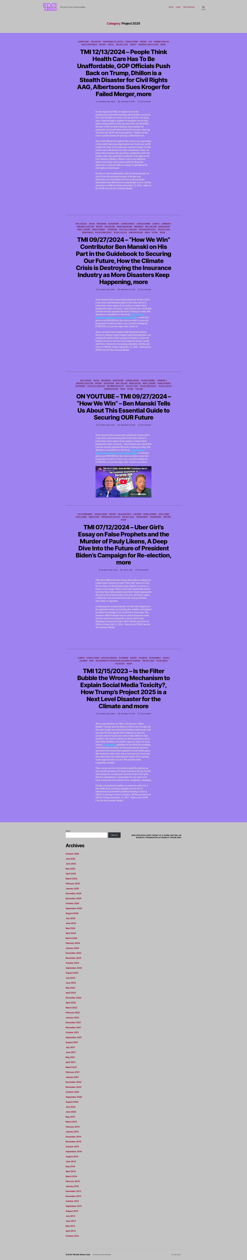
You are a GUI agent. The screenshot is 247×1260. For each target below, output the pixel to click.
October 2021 (72, 1032)
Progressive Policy (147, 229)
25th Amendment (85, 514)
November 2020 (73, 1087)
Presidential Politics (110, 517)
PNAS (91, 661)
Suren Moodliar (136, 232)
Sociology (120, 663)
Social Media (162, 661)
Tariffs (133, 44)
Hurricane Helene (124, 226)
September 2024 (74, 908)
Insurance (138, 226)
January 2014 (72, 1186)
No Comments (146, 102)
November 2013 (73, 1196)
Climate (155, 224)
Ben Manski (101, 224)
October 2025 (72, 854)
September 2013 (74, 1206)
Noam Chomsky (98, 229)
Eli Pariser (123, 658)
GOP (150, 41)
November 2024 (73, 898)
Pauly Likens (81, 517)
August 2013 (72, 1211)
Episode (143, 41)
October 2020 (72, 1092)
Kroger (102, 44)
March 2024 (71, 938)
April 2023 (71, 993)
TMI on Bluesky (189, 7)
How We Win (110, 226)
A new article (109, 745)
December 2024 (73, 893)
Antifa (92, 224)
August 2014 (72, 1156)
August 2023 (72, 973)
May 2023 (70, 988)
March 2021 (71, 1067)
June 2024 (71, 923)
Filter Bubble (155, 658)
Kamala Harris (149, 514)
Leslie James (163, 514)
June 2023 (71, 983)
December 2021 (73, 1022)
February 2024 (73, 943)
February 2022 (73, 1012)
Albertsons (83, 41)
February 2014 (73, 1181)
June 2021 (71, 1052)
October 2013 (72, 1201)
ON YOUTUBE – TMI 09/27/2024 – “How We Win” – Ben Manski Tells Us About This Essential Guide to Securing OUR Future (123, 407)
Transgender (142, 517)
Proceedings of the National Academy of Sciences (118, 661)
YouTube (139, 389)
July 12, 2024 (128, 570)
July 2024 (70, 918)
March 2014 (71, 1176)
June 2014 (71, 1161)
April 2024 (71, 933)
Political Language (128, 229)
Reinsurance (87, 232)
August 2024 (72, 913)
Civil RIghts (96, 41)
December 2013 (73, 1191)
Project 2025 (122, 44)
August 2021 (72, 1042)
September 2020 (74, 1097)
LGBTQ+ (110, 44)
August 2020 (72, 1102)
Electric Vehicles (109, 658)
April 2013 (71, 1231)
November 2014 (73, 1141)
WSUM (163, 44)
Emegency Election (85, 226)
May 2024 (70, 928)
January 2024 (72, 948)
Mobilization (164, 226)
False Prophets (124, 514)
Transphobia (155, 517)
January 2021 (72, 1077)
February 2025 (73, 883)
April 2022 (71, 1002)
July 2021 (70, 1047)
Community (166, 224)
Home (171, 7)
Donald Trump (131, 41)
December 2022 (73, 998)
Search (68, 831)
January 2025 (72, 888)
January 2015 (72, 1131)
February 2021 (73, 1072)
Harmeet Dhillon (161, 41)
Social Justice (120, 232)
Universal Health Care (148, 44)
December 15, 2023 (128, 714)
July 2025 (70, 859)
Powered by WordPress (102, 1255)
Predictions (94, 517)
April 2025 (71, 873)
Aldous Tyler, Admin (108, 102)
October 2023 (72, 963)
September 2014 (74, 1151)
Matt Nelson (151, 226)
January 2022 (72, 1017)
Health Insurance (89, 44)
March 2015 (71, 1122)
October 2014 (72, 1146)
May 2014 (70, 1166)
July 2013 (70, 1216)
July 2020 (70, 1107)
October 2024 (72, 903)
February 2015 (73, 1127)
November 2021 (73, 1027)
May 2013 (70, 1226)
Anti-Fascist (81, 224)
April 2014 (71, 1171)
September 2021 (74, 1037)
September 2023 (74, 968)
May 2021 (70, 1057)
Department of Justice (113, 41)
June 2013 (71, 1221)
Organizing (112, 229)
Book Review (113, 224)
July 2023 (70, 978)
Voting (155, 232)
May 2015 (70, 1117)
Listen (178, 7)
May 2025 (70, 869)
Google (166, 658)
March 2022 (71, 1007)
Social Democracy (103, 232)
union (147, 232)
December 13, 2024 (128, 102)
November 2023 (73, 958)
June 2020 (71, 1112)
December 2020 (73, 1082)
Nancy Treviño (83, 229)
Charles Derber (143, 224)
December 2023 (73, 953)
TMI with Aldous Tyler (81, 1255)
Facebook (143, 658)
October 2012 (72, 1236)
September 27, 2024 (128, 289)
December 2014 (73, 1137)
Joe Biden (137, 514)
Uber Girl (167, 517)
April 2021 (71, 1062)
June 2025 (71, 864)
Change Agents (128, 224)
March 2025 (71, 878)
